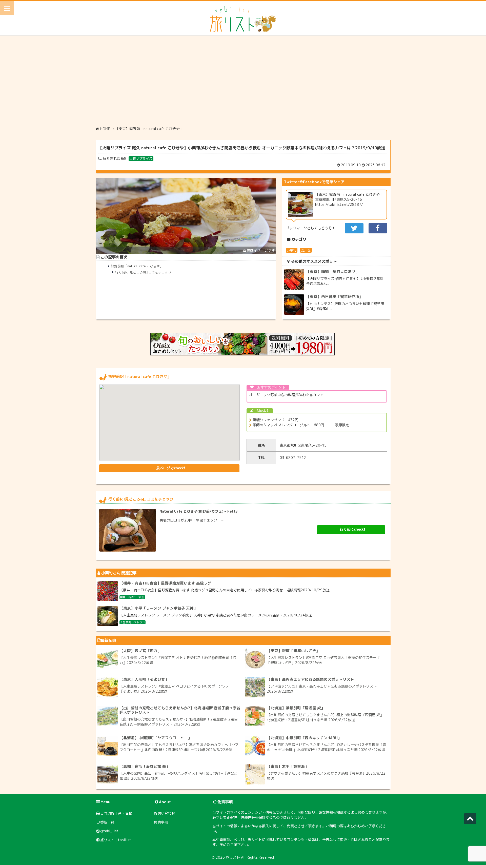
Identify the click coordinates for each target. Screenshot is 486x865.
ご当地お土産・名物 (116, 813)
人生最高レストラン (132, 622)
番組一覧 (107, 822)
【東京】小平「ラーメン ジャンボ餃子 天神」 (158, 608)
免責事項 (161, 822)
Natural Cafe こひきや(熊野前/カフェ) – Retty (198, 511)
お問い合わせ (164, 813)
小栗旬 (291, 250)
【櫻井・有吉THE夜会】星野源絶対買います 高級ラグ (165, 583)
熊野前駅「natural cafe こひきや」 (137, 266)
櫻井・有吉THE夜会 (132, 597)
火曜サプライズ (140, 158)
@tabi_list (109, 831)
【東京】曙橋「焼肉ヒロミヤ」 (332, 271)
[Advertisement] (243, 80)
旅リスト (233, 857)
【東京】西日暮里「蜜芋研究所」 (334, 296)
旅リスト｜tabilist (115, 839)
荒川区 (306, 250)
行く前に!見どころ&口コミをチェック (143, 272)
